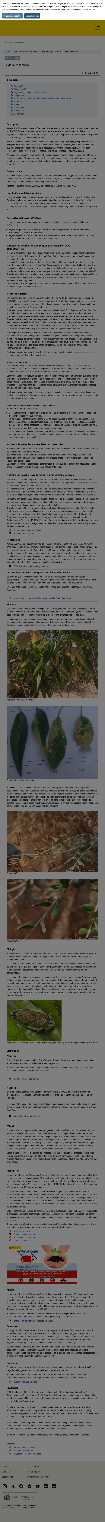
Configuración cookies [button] (12, 16)
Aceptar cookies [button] (32, 16)
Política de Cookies (87, 9)
